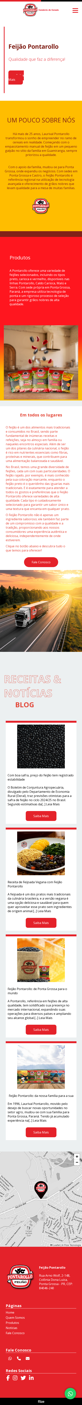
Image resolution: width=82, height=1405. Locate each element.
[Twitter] (23, 1378)
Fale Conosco (41, 562)
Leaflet (56, 1245)
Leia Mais (53, 804)
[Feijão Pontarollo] (41, 15)
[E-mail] (27, 1358)
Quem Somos (15, 1317)
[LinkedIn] (31, 1378)
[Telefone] (19, 1358)
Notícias (11, 1328)
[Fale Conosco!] (70, 1394)
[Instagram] (15, 1378)
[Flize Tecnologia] (41, 1402)
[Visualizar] (41, 362)
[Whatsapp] (10, 1358)
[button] (41, 1190)
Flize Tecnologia (72, 1245)
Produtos (12, 1323)
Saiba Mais (16, 77)
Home (10, 1312)
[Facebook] (8, 1378)
